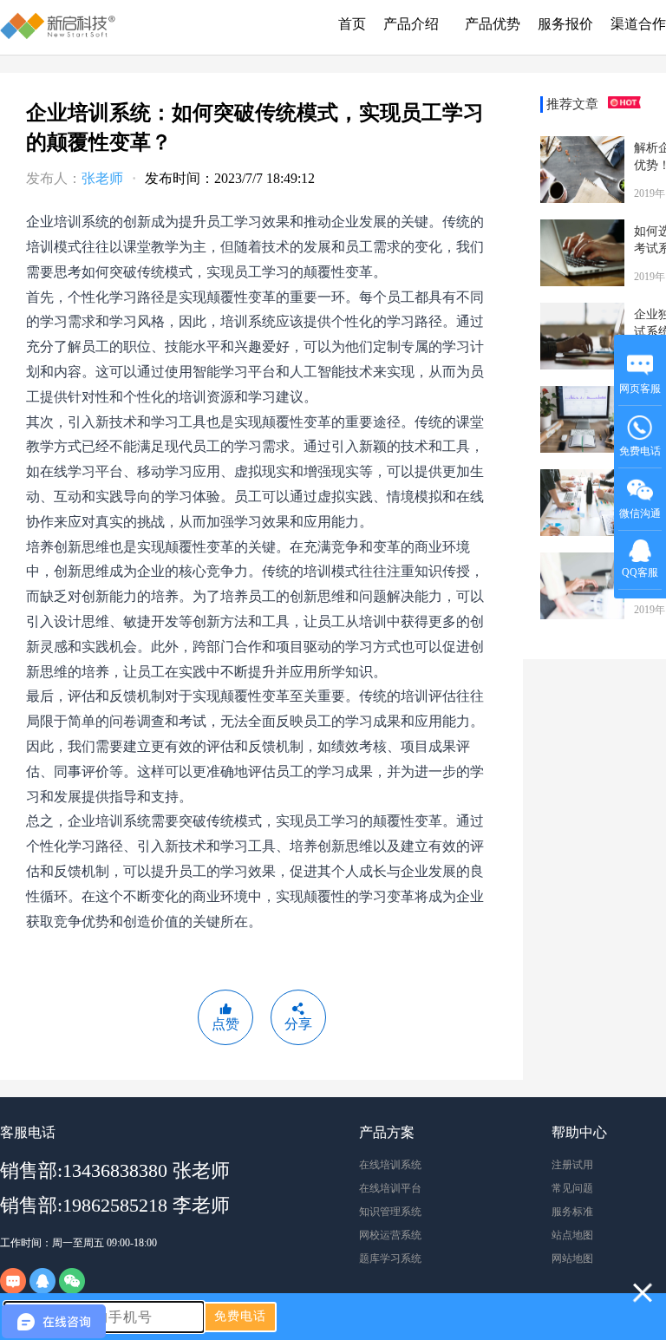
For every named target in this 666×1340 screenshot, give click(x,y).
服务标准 (572, 1212)
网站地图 (572, 1258)
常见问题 (572, 1188)
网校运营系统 (390, 1235)
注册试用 (572, 1165)
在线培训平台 (390, 1188)
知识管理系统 (390, 1212)
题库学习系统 (390, 1258)
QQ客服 (640, 572)
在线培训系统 (390, 1165)
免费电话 (640, 451)
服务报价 (565, 23)
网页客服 (640, 388)
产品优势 (492, 23)
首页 (352, 23)
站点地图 (572, 1235)
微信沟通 (640, 519)
